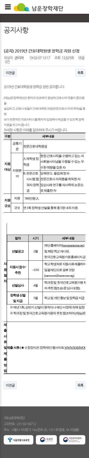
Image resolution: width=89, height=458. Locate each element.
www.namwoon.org (73, 245)
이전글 (10, 73)
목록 (80, 73)
